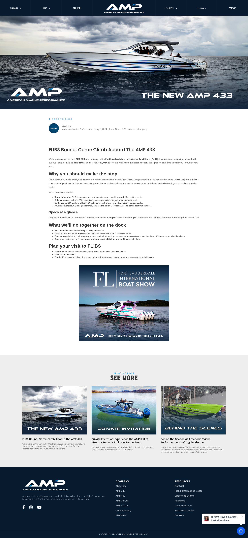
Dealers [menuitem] (201, 8)
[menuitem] (124, 6)
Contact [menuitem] (232, 8)
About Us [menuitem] (77, 8)
